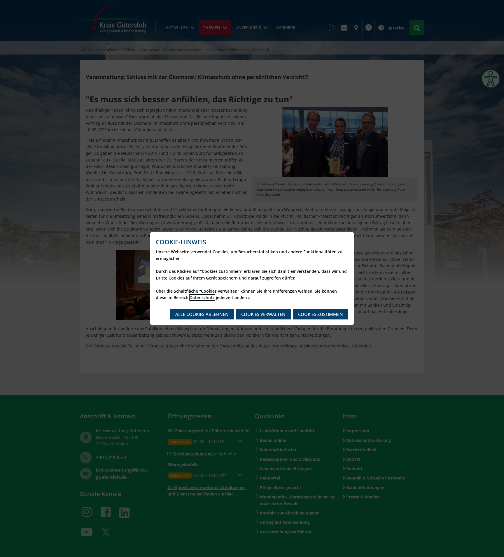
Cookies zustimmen (320, 314)
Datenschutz (202, 297)
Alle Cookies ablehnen (202, 314)
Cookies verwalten (263, 314)
